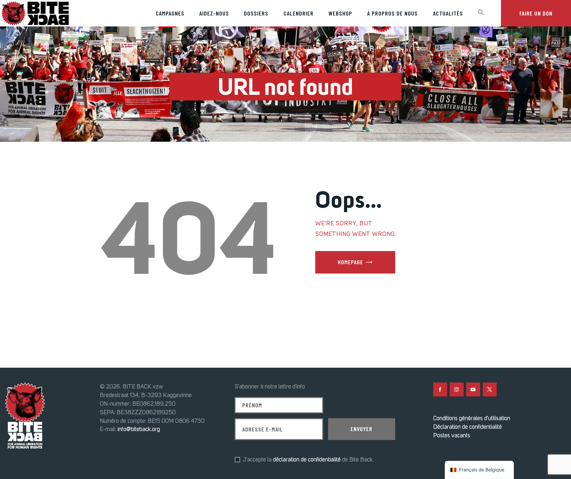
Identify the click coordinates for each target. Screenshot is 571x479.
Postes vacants (451, 435)
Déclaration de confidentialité (467, 426)
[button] (481, 12)
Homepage (350, 262)
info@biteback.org (139, 429)
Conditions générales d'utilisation (471, 418)
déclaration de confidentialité (307, 459)
